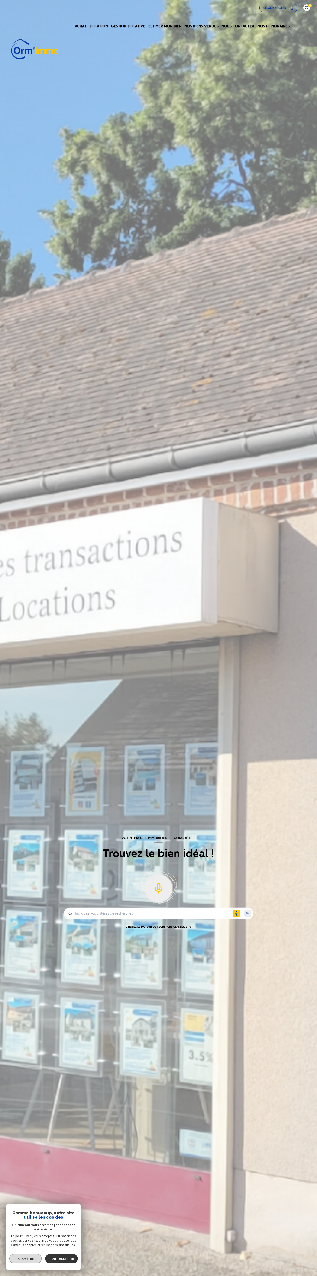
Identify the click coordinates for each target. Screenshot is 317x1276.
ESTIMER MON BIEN (164, 26)
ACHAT (81, 26)
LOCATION (99, 26)
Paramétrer (26, 1259)
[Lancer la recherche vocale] (158, 887)
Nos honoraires (274, 26)
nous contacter (238, 26)
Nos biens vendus (201, 26)
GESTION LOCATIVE (128, 26)
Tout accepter (61, 1259)
